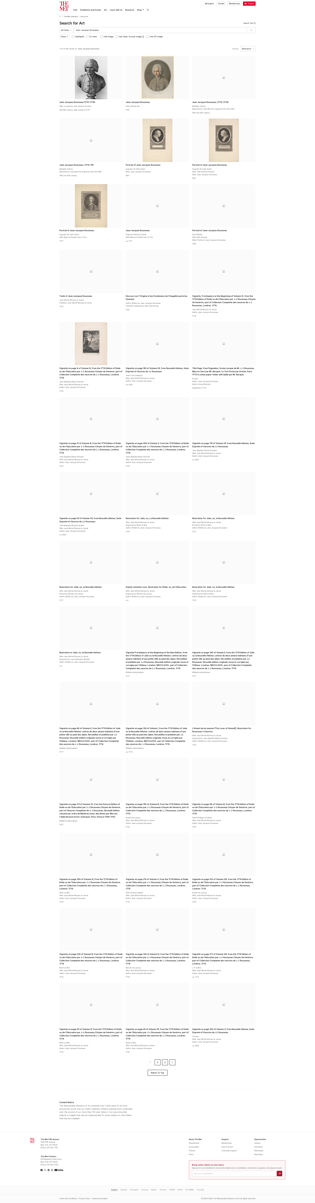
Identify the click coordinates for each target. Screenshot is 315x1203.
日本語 (172, 1190)
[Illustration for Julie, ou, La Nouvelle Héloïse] (157, 493)
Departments (194, 1143)
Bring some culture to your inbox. (208, 1165)
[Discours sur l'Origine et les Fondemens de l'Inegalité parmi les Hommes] (157, 271)
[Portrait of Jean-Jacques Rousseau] (157, 140)
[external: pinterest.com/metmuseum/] (49, 1170)
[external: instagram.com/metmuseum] (52, 1170)
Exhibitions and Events (90, 10)
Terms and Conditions (68, 1198)
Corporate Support (229, 1151)
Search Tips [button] (248, 23)
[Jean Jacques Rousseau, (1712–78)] (91, 140)
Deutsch (163, 1190)
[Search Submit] (251, 30)
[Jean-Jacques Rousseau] (157, 77)
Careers (257, 1143)
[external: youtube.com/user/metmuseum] (58, 1170)
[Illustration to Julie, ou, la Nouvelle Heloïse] (91, 628)
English (114, 1190)
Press (191, 1154)
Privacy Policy (84, 1198)
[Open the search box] (147, 9)
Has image (108, 36)
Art (105, 10)
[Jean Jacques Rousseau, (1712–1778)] (224, 77)
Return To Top (157, 1073)
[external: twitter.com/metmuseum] (45, 1170)
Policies (192, 1151)
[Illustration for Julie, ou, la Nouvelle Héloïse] (224, 493)
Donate (221, 3)
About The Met (195, 1139)
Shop (139, 10)
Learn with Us (116, 10)
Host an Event (227, 1147)
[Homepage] (64, 6)
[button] (143, 36)
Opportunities (260, 1139)
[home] (60, 16)
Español (124, 1190)
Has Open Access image (130, 36)
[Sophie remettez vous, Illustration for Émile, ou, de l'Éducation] (157, 562)
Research (129, 10)
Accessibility (194, 1147)
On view (93, 36)
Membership (234, 3)
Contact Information (100, 1198)
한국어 (180, 1190)
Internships (258, 1154)
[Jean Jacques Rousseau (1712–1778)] (91, 77)
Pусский (200, 1190)
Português (134, 1190)
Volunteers (258, 1147)
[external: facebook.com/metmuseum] (42, 1170)
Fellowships (259, 1151)
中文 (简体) (189, 1190)
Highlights (79, 36)
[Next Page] (172, 1062)
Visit (75, 10)
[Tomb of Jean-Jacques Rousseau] (91, 271)
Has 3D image (156, 36)
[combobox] (160, 30)
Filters (63, 37)
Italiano (154, 1190)
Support (225, 1139)
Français (144, 1190)
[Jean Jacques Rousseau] (157, 205)
